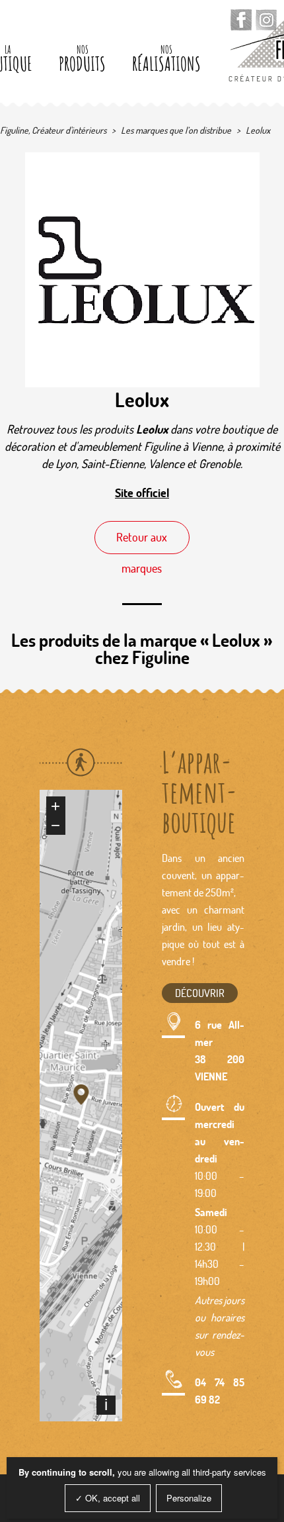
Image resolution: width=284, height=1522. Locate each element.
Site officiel (142, 492)
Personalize (188, 1498)
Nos (82, 59)
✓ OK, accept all (107, 1498)
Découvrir (200, 993)
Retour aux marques (141, 541)
